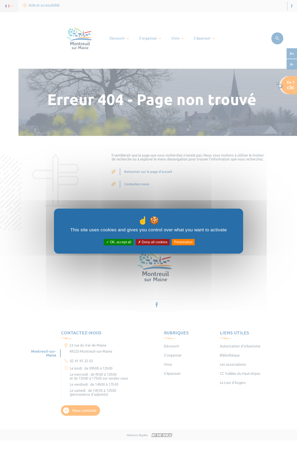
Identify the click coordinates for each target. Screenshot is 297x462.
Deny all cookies (154, 242)
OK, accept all (120, 242)
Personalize (183, 242)
